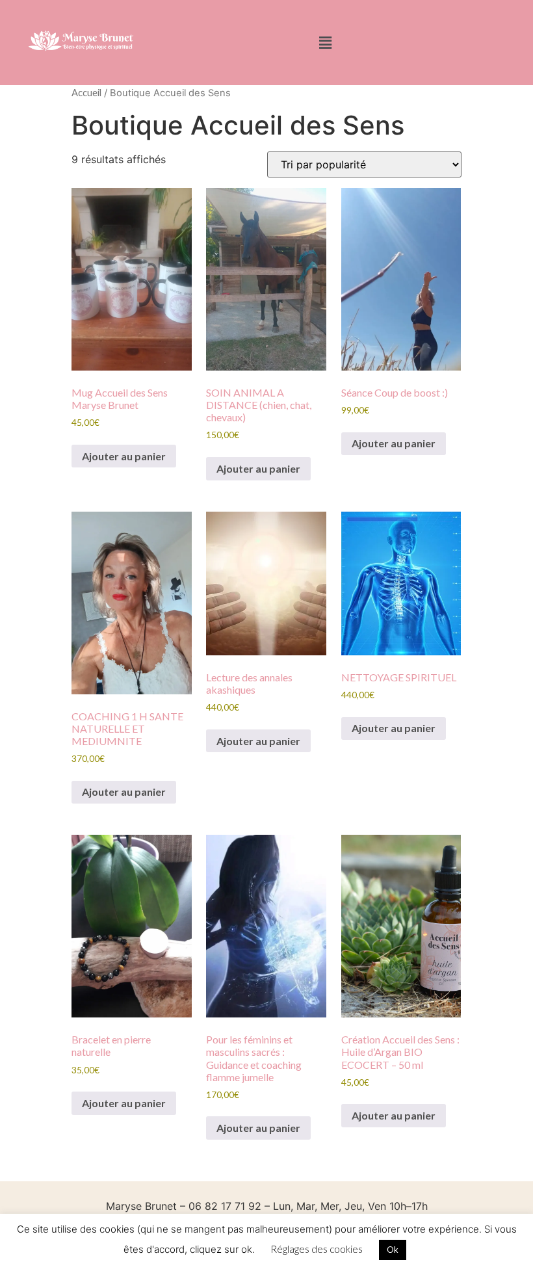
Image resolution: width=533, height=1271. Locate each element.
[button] (326, 43)
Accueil (86, 92)
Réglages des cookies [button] (316, 1249)
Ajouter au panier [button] (124, 456)
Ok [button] (392, 1249)
